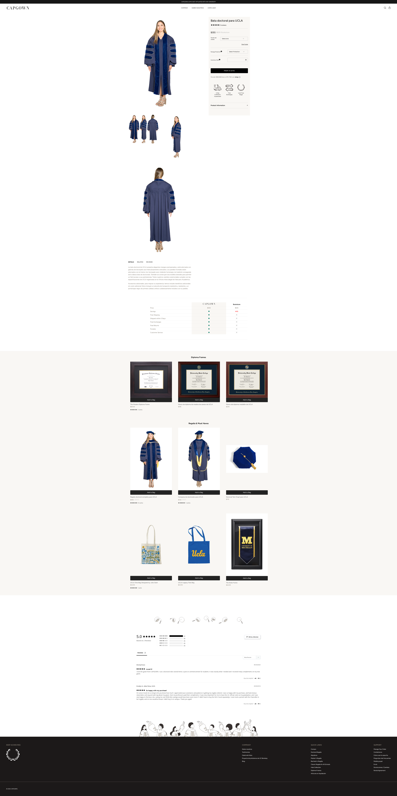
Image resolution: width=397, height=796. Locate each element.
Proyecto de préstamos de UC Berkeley (254, 758)
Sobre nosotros (198, 8)
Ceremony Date (215, 60)
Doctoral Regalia (316, 752)
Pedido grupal (378, 761)
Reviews (149, 262)
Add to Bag (151, 400)
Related (140, 262)
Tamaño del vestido (213, 38)
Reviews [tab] (140, 653)
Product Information (218, 105)
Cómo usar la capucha (381, 755)
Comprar (184, 8)
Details (131, 262)
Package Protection (216, 52)
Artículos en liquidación (318, 773)
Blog (243, 761)
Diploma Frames (316, 770)
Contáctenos (378, 752)
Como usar (212, 8)
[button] (256, 678)
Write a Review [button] (253, 637)
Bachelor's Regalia (317, 761)
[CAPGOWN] (17, 8)
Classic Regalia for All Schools (320, 764)
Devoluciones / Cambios (381, 767)
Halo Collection (316, 767)
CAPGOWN (14, 789)
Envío (375, 764)
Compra (313, 749)
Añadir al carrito (229, 70)
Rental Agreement (379, 770)
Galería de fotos (247, 755)
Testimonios (246, 752)
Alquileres (314, 755)
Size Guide (245, 44)
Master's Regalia (316, 758)
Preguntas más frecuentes (382, 758)
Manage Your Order (380, 749)
